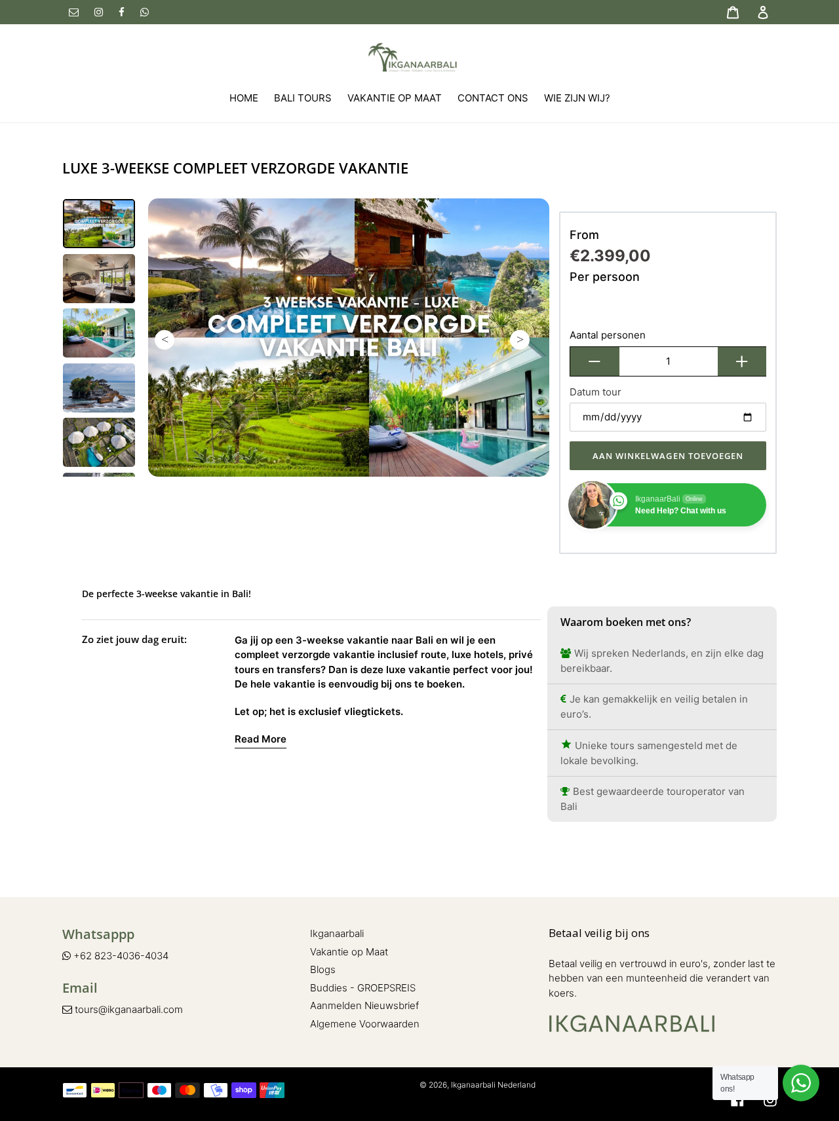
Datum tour (595, 392)
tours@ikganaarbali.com (127, 1009)
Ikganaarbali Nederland (493, 1085)
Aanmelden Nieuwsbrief (364, 1005)
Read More (260, 739)
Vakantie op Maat (349, 952)
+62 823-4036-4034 (119, 955)
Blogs (323, 969)
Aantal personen (608, 335)
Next (520, 340)
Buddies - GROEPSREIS (363, 988)
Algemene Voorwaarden (365, 1024)
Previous (164, 340)
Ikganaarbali (337, 933)
